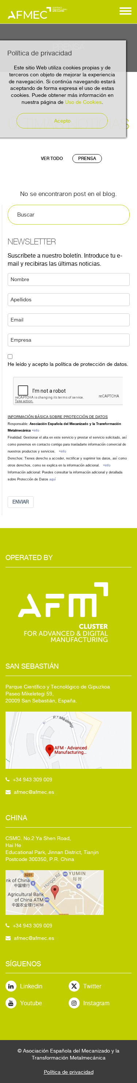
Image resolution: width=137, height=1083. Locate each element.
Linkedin (31, 986)
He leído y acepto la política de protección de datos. (68, 364)
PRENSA (87, 158)
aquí (52, 479)
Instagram (96, 1003)
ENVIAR (20, 502)
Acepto (62, 121)
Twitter (92, 986)
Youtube (31, 1003)
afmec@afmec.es (34, 792)
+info (35, 430)
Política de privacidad (69, 1072)
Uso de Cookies (83, 102)
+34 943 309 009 (32, 779)
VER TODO (52, 158)
